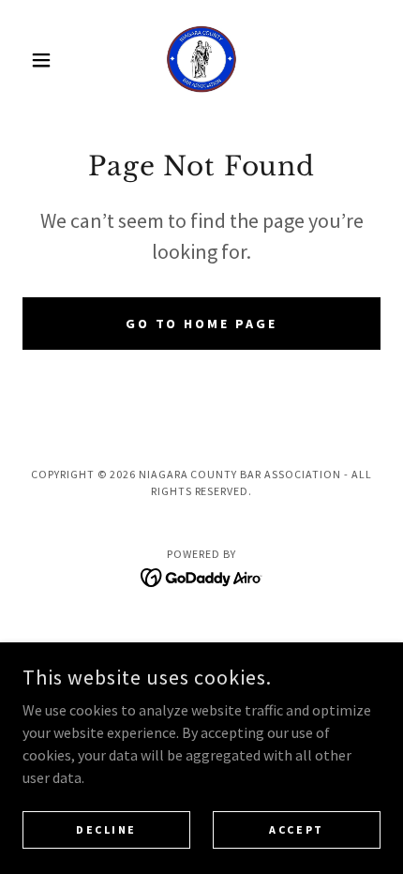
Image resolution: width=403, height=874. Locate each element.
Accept (296, 829)
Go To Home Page (202, 323)
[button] (49, 60)
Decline (106, 829)
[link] (201, 60)
